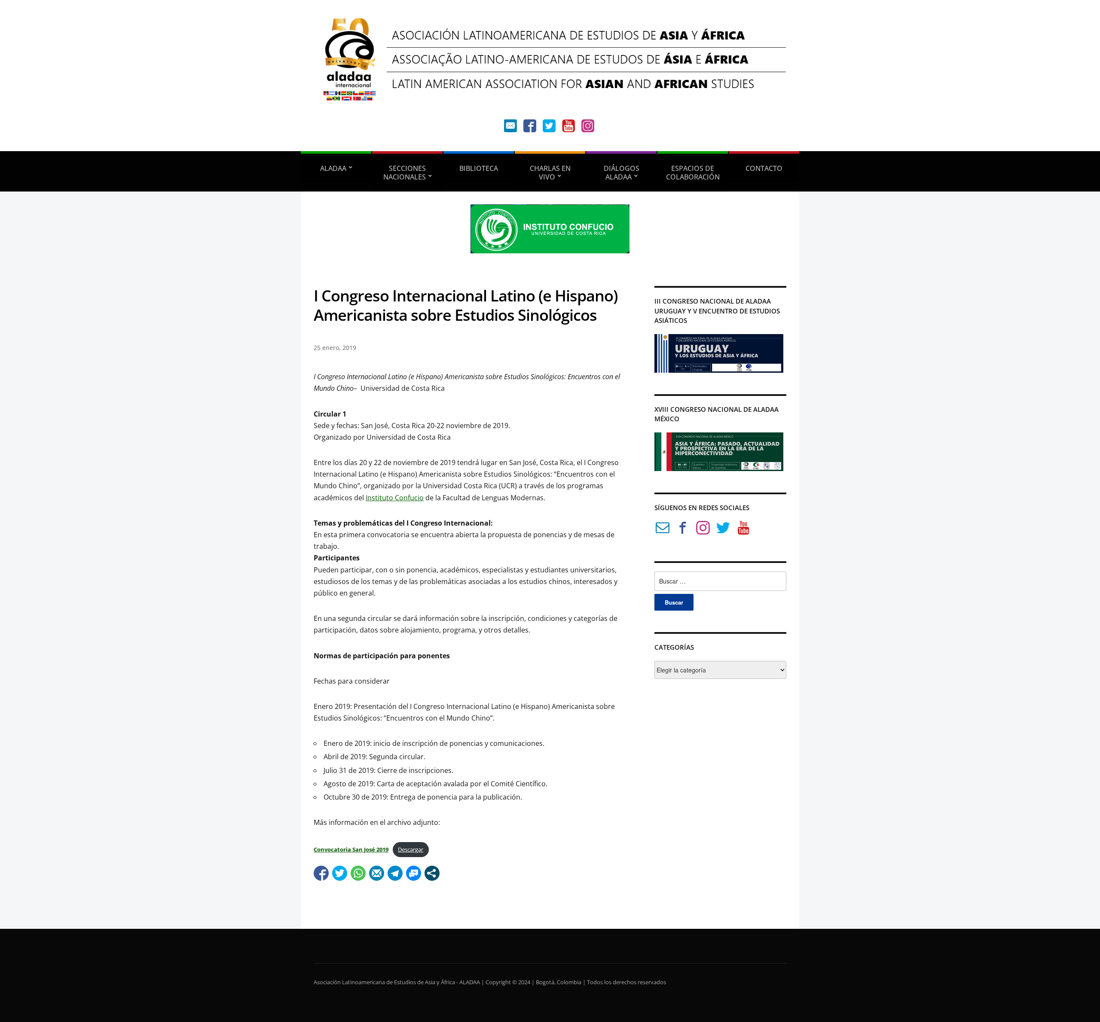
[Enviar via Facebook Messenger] (413, 873)
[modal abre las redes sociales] (432, 873)
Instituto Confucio (395, 497)
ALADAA (333, 168)
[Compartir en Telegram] (395, 873)
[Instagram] (587, 127)
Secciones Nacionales (404, 173)
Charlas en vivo (550, 173)
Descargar (410, 849)
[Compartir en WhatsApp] (358, 873)
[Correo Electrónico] (662, 529)
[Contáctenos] (510, 127)
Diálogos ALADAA (621, 173)
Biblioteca (478, 168)
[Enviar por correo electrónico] (376, 873)
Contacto (764, 168)
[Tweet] (339, 873)
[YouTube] (568, 127)
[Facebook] (529, 127)
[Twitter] (549, 127)
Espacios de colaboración (693, 173)
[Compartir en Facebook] (321, 873)
